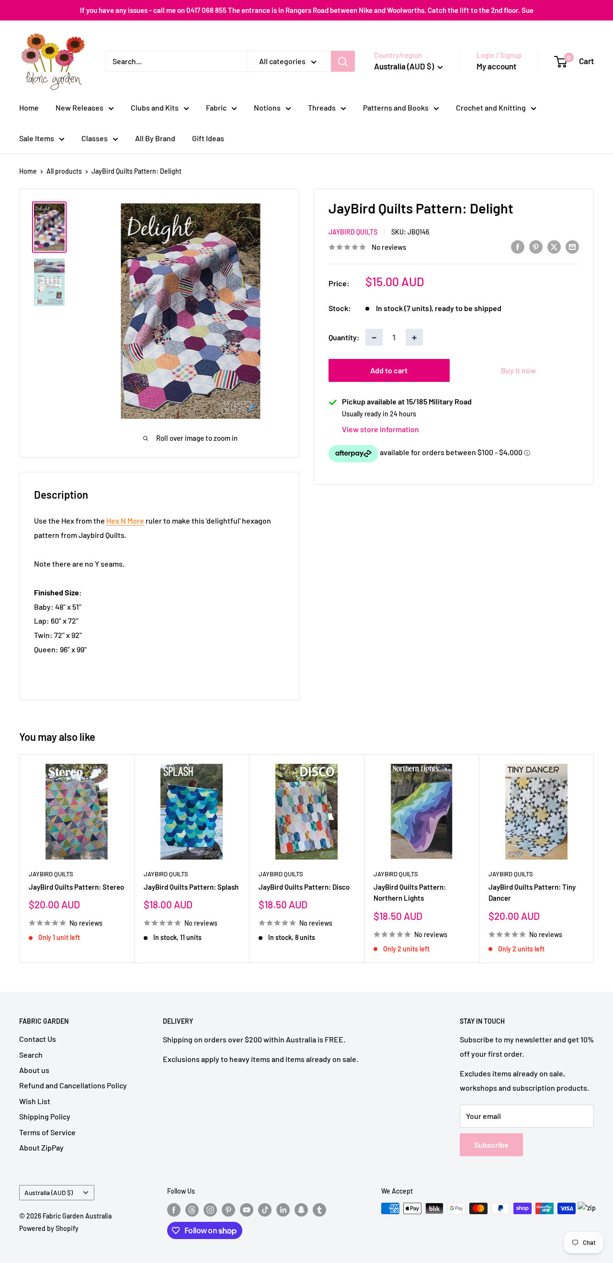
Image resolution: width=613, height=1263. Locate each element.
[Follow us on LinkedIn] (283, 1209)
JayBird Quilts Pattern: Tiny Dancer (532, 892)
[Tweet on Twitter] (554, 246)
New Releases (79, 107)
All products (64, 171)
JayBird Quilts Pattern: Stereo (76, 887)
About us (34, 1069)
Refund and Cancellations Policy (73, 1085)
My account (496, 66)
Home (29, 107)
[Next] (594, 858)
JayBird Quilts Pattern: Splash (191, 887)
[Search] (343, 61)
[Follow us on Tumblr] (319, 1209)
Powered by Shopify (49, 1228)
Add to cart (389, 370)
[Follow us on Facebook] (174, 1209)
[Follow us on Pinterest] (228, 1209)
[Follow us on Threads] (192, 1209)
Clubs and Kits (155, 107)
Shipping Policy (44, 1116)
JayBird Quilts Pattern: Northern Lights (410, 892)
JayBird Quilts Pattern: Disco (304, 887)
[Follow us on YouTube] (246, 1209)
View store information (380, 429)
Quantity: (344, 337)
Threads (322, 107)
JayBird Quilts (353, 232)
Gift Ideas (208, 138)
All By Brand (155, 138)
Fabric (216, 107)
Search (31, 1054)
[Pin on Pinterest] (536, 246)
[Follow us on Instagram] (210, 1209)
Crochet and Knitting (491, 107)
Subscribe (491, 1144)
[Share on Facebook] (517, 246)
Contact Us (37, 1038)
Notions (267, 107)
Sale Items (36, 138)
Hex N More (125, 520)
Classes (94, 138)
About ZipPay (41, 1147)
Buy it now (518, 370)
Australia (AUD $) (48, 1192)
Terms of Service (47, 1132)
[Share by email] (572, 246)
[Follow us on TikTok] (265, 1209)
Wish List (34, 1101)
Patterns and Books (396, 107)
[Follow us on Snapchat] (301, 1209)
